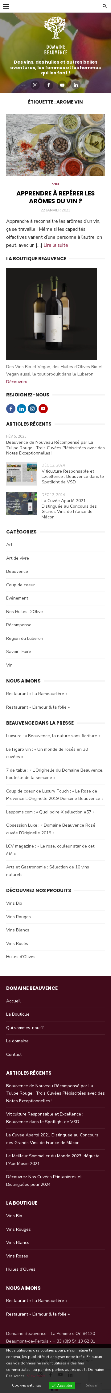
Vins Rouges (18, 917)
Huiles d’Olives (20, 957)
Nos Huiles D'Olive (24, 612)
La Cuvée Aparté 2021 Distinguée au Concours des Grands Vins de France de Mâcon (69, 509)
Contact (14, 1054)
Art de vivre (17, 558)
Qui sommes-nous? (24, 1028)
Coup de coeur (20, 585)
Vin (55, 184)
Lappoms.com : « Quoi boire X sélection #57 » (50, 812)
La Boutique (18, 1014)
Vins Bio (14, 903)
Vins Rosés (17, 943)
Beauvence (17, 571)
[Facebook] (48, 85)
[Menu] (6, 6)
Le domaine (17, 1041)
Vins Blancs (17, 930)
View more (36, 1376)
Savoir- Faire (18, 652)
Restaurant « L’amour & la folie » (38, 707)
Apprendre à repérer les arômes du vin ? (55, 197)
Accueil (13, 1001)
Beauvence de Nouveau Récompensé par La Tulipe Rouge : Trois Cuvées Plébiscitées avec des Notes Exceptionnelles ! (55, 447)
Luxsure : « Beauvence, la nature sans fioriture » (53, 736)
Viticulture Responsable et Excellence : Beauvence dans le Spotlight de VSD (73, 476)
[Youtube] (62, 85)
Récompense (18, 625)
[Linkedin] (75, 85)
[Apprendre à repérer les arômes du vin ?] (55, 145)
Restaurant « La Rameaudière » (36, 694)
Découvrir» (16, 382)
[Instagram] (35, 85)
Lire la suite (55, 245)
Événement (17, 598)
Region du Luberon (24, 638)
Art (9, 545)
